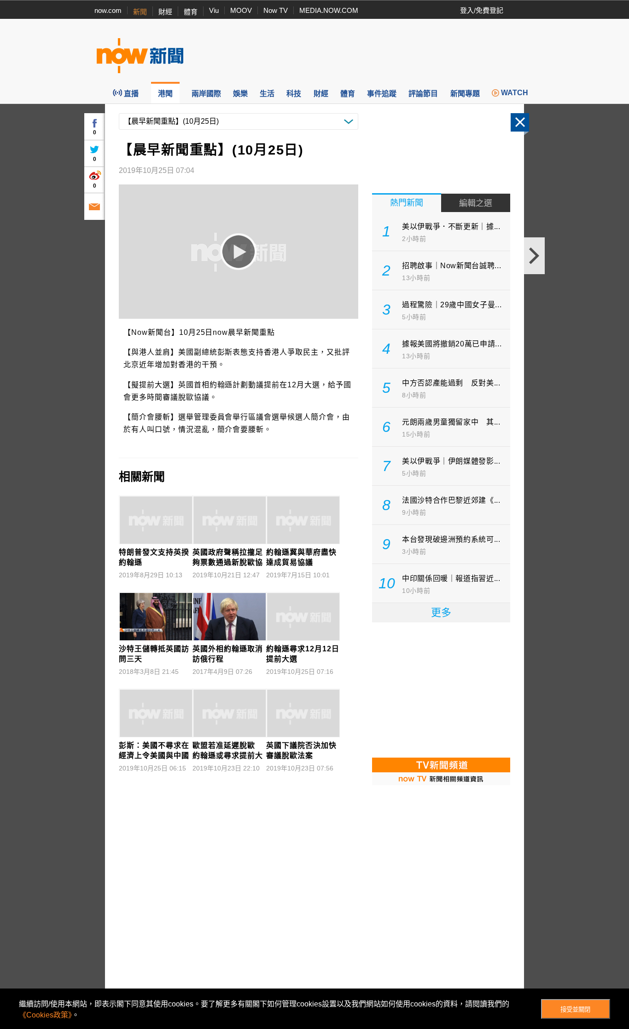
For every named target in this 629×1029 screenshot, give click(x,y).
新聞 (140, 12)
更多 (441, 612)
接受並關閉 (575, 1009)
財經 (165, 12)
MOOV (241, 10)
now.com (108, 10)
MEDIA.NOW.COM (328, 10)
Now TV (275, 10)
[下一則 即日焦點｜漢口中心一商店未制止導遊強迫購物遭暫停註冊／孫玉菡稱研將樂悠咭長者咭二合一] (534, 255)
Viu (214, 10)
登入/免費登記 (481, 10)
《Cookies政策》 (45, 1015)
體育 (191, 12)
